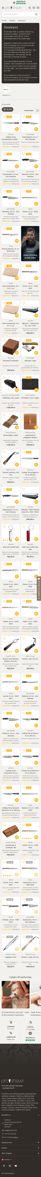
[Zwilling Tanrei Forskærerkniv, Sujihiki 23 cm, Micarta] (11, 123)
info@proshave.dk (10, 1130)
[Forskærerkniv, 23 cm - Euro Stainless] (11, 160)
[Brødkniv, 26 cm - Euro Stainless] (30, 682)
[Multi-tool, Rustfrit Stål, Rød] (30, 533)
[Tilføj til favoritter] (4, 116)
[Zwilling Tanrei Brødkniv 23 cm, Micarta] (30, 459)
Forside (4, 20)
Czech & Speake (30, 395)
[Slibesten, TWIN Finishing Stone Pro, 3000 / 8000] (30, 496)
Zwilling (11, 134)
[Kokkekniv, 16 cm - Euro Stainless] (30, 160)
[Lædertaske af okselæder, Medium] (30, 421)
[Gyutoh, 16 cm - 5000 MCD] (30, 272)
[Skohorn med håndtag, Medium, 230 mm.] (11, 645)
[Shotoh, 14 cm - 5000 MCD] (30, 570)
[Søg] (36, 14)
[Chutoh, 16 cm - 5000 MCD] (11, 869)
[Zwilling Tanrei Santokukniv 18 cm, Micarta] (11, 757)
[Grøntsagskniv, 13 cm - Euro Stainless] (30, 123)
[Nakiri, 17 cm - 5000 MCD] (30, 608)
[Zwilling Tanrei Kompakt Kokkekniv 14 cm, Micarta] (11, 794)
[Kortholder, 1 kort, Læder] (30, 384)
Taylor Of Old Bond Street (11, 395)
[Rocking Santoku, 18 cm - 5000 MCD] (11, 235)
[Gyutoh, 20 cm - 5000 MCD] (30, 831)
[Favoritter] (34, 7)
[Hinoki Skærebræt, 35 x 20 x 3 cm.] (11, 310)
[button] (39, 588)
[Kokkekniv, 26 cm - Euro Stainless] (11, 198)
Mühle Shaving (11, 432)
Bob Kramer (30, 134)
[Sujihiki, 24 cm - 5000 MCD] (11, 608)
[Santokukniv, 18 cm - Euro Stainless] (30, 906)
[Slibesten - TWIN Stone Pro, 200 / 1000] (30, 310)
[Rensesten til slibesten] (11, 347)
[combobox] (20, 14)
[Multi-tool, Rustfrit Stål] (11, 533)
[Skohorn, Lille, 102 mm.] (30, 645)
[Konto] (29, 8)
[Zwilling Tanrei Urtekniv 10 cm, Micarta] (30, 719)
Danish (7, 1159)
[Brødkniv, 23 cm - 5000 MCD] (30, 794)
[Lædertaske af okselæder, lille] (11, 831)
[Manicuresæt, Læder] (11, 421)
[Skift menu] (3, 8)
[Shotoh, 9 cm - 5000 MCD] (11, 570)
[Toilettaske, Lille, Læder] (11, 384)
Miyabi (30, 209)
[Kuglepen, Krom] (11, 943)
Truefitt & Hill (10, 470)
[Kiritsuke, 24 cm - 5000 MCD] (11, 906)
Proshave (11, 1173)
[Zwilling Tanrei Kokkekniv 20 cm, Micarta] (30, 757)
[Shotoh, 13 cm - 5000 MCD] (30, 198)
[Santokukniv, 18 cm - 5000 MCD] (30, 869)
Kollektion (12, 20)
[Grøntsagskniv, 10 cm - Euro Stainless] (11, 496)
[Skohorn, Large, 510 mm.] (30, 943)
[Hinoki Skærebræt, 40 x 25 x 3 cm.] (11, 272)
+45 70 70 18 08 (10, 1134)
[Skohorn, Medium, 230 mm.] (11, 459)
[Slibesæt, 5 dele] (30, 347)
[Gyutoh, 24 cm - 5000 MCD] (11, 682)
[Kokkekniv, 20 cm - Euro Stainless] (11, 719)
